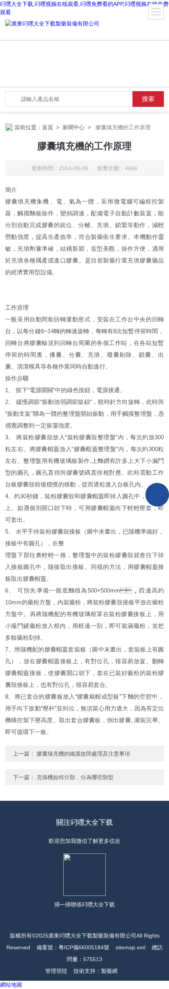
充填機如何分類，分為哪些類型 (74, 777)
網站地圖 (11, 985)
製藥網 (109, 971)
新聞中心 (73, 127)
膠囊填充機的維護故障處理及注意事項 (82, 753)
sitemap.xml (130, 947)
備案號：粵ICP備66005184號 (73, 947)
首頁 (47, 127)
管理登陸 (56, 971)
